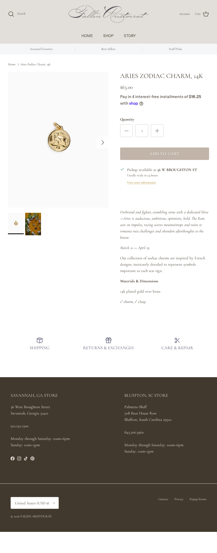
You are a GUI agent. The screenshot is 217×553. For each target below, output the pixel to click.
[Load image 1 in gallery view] (58, 140)
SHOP (108, 35)
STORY (130, 35)
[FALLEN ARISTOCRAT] (108, 14)
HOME (87, 35)
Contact (163, 499)
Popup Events (197, 499)
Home (12, 64)
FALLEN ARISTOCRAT (35, 516)
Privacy (178, 499)
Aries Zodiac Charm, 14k (35, 64)
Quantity (127, 119)
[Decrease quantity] (126, 130)
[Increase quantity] (157, 130)
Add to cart (164, 153)
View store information (141, 182)
